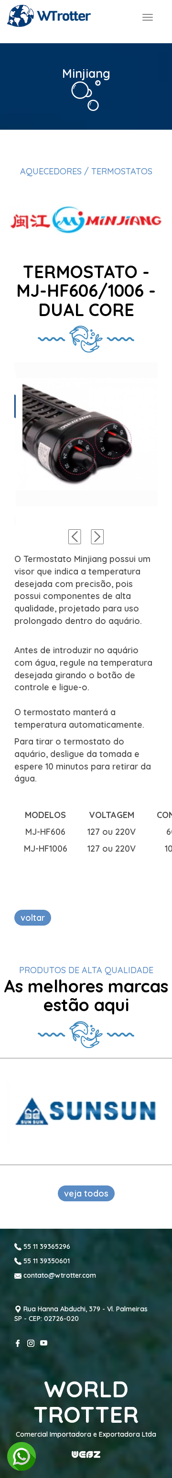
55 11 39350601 (46, 1261)
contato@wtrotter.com (59, 1275)
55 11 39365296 (46, 1246)
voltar (33, 917)
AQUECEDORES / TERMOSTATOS (86, 171)
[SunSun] (86, 1111)
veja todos (86, 1193)
